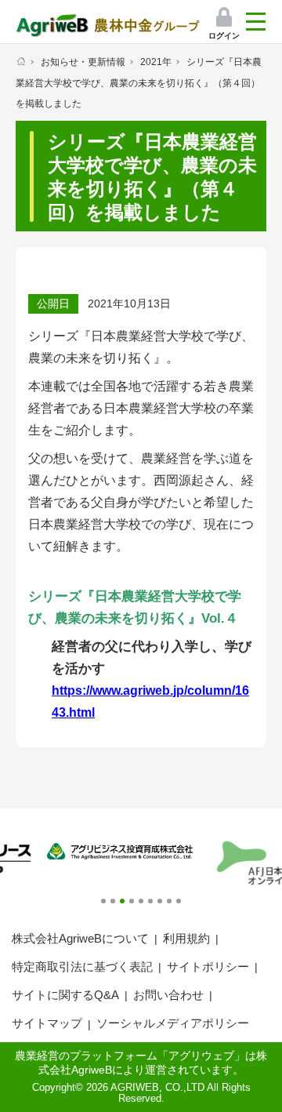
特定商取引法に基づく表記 (82, 966)
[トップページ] (21, 61)
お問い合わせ (168, 994)
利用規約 (186, 938)
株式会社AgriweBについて (80, 938)
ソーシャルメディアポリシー (172, 1023)
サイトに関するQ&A (65, 994)
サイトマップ (47, 1023)
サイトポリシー (208, 966)
